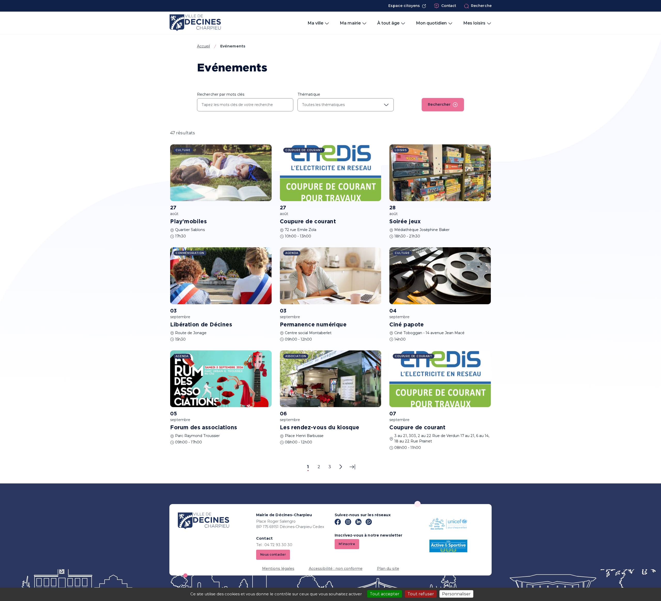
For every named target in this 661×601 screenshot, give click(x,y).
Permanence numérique (313, 325)
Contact (448, 5)
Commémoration (190, 253)
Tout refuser (420, 593)
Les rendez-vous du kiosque (319, 427)
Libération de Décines (201, 325)
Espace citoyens (404, 5)
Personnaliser (456, 593)
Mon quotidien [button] (431, 23)
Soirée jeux (405, 221)
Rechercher (439, 104)
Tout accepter (384, 593)
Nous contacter (273, 554)
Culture (183, 150)
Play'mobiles (188, 221)
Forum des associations (203, 427)
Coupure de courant (308, 221)
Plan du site (388, 568)
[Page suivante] (340, 467)
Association (295, 356)
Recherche (481, 5)
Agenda (291, 253)
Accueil (203, 46)
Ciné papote (406, 325)
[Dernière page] (352, 467)
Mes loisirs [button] (474, 23)
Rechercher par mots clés (220, 94)
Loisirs (401, 150)
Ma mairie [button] (350, 23)
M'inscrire (347, 544)
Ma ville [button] (315, 23)
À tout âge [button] (388, 23)
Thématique (308, 94)
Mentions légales (278, 568)
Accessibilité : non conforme (336, 568)
